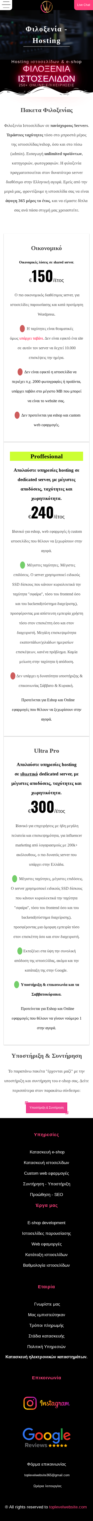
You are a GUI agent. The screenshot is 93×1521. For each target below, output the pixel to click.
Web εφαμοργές (46, 1244)
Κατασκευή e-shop (47, 1152)
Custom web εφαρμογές (46, 1173)
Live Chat (83, 5)
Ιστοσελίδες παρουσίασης (46, 1233)
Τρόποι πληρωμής (46, 1325)
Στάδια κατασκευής (46, 1336)
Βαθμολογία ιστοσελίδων (46, 1265)
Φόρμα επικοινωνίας (46, 1464)
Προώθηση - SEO (46, 1194)
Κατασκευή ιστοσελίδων (46, 1162)
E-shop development (46, 1222)
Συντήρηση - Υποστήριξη (46, 1184)
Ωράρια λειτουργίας (47, 1486)
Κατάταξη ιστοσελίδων (46, 1254)
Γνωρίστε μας (47, 1304)
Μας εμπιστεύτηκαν (46, 1314)
